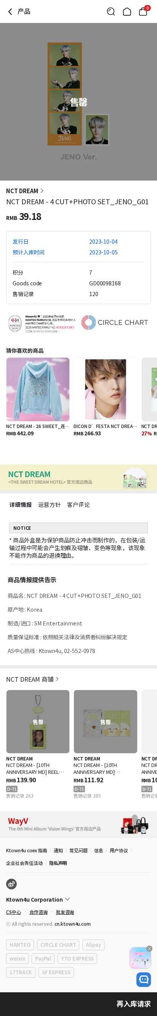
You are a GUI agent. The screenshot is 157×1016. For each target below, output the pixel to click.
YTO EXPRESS (77, 958)
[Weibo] (11, 884)
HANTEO (20, 944)
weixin (17, 958)
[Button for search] (111, 11)
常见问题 (78, 850)
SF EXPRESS (56, 972)
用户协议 (119, 850)
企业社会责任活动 (24, 863)
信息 (98, 850)
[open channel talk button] (143, 979)
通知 (58, 850)
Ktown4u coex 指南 (26, 850)
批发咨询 (65, 912)
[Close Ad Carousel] (149, 949)
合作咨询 (38, 912)
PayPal (43, 958)
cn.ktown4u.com (72, 923)
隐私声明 (58, 863)
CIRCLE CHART (58, 944)
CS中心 (13, 912)
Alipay (93, 944)
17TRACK (21, 972)
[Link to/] (127, 11)
